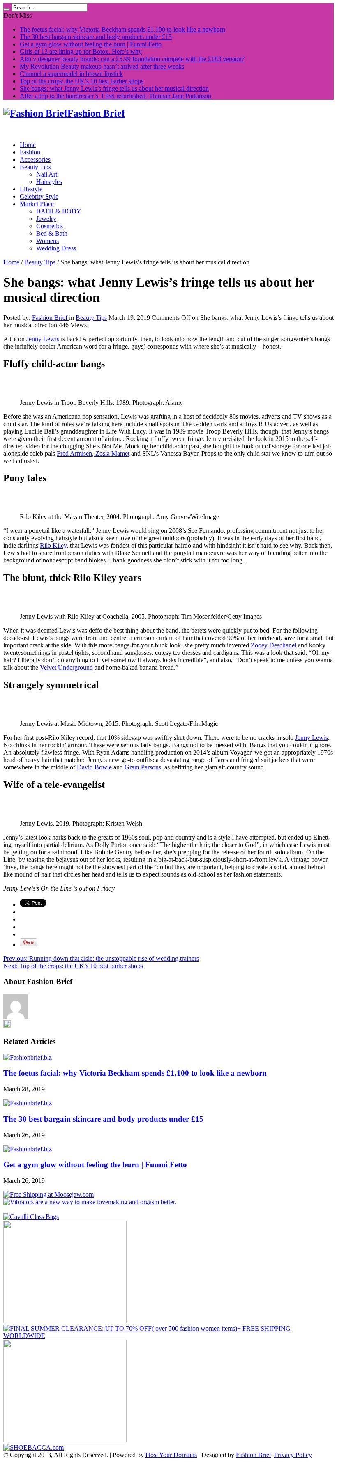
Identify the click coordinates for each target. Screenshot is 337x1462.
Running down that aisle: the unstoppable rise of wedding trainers (101, 958)
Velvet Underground (66, 667)
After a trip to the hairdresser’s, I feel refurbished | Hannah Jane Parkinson (115, 95)
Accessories (35, 159)
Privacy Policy (293, 1454)
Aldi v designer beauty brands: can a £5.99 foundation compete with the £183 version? (132, 58)
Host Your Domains (171, 1454)
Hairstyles (49, 181)
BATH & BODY (58, 211)
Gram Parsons (143, 767)
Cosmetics (49, 226)
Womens (47, 240)
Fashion (30, 152)
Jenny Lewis (42, 338)
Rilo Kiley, (54, 545)
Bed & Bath (51, 233)
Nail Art (46, 174)
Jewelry (46, 218)
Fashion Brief (50, 317)
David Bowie (94, 767)
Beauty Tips (35, 166)
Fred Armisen (74, 453)
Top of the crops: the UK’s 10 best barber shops (81, 81)
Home (28, 144)
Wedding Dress (56, 248)
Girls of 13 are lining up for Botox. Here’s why (81, 51)
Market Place (37, 203)
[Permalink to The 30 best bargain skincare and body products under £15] (27, 1102)
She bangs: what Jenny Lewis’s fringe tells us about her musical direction (114, 88)
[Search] (6, 9)
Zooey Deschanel (273, 645)
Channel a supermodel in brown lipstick (71, 73)
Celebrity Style (39, 196)
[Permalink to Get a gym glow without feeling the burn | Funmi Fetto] (27, 1148)
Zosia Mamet (111, 453)
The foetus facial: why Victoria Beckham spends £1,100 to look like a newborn (122, 29)
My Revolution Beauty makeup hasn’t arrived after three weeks (102, 66)
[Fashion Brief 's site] (7, 1025)
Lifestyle (31, 189)
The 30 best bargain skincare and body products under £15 (96, 36)
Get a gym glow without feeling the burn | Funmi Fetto (91, 44)
